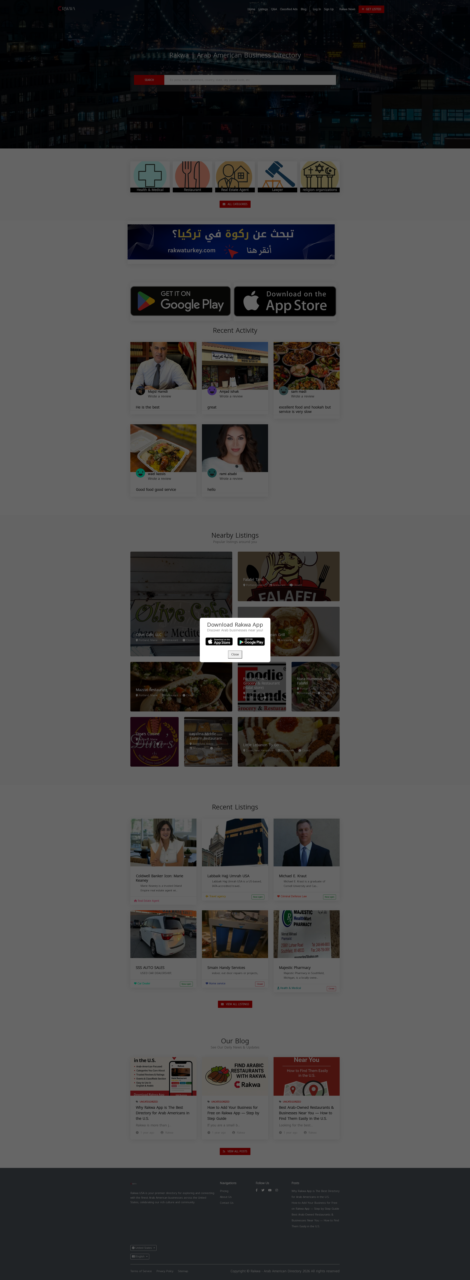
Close (235, 654)
